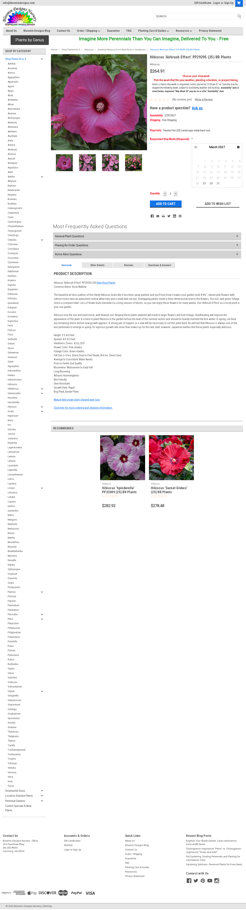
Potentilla (12, 641)
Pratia (10, 646)
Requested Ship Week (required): (171, 139)
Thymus (11, 740)
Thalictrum (13, 731)
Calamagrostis (15, 208)
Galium (11, 343)
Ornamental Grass (15, 790)
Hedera (11, 375)
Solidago (12, 709)
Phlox (10, 618)
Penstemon (13, 609)
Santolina (12, 677)
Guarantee (113, 30)
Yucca (11, 785)
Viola (10, 781)
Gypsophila (13, 366)
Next (143, 102)
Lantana (11, 460)
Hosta (11, 411)
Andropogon (14, 117)
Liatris (11, 478)
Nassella (12, 560)
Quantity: (155, 193)
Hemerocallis (14, 393)
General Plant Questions (69, 236)
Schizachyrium (15, 686)
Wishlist (68, 845)
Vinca (10, 776)
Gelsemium (13, 352)
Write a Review (204, 99)
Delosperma (13, 266)
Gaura (11, 348)
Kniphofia (12, 442)
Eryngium (12, 307)
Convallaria (13, 248)
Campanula (13, 212)
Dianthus (12, 275)
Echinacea (12, 294)
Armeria (11, 144)
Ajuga (10, 90)
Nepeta (11, 564)
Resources (183, 30)
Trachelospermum (17, 749)
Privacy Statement (210, 30)
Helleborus (13, 388)
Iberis (10, 420)
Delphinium (13, 271)
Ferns (10, 325)
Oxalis (11, 582)
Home (54, 49)
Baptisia (12, 185)
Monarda (12, 546)
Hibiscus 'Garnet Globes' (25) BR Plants (169, 490)
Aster (10, 172)
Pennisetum (13, 605)
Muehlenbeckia (15, 551)
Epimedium (13, 303)
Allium (11, 104)
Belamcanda (14, 190)
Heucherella (13, 402)
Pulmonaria (13, 655)
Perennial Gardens (15, 801)
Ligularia (12, 483)
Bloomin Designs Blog (36, 30)
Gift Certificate (202, 2)
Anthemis (12, 131)
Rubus (11, 659)
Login (216, 2)
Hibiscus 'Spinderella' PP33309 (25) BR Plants (119, 490)
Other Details (97, 265)
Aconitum (12, 68)
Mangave (12, 519)
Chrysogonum (15, 230)
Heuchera (12, 397)
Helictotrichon (15, 379)
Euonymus (13, 316)
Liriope (11, 487)
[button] (30, 40)
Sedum (11, 691)
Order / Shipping (87, 30)
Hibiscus (12, 406)
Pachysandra (14, 587)
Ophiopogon (14, 569)
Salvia (11, 673)
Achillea (11, 63)
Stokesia (12, 727)
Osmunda (12, 578)
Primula (11, 650)
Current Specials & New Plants (18, 808)
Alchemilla (13, 99)
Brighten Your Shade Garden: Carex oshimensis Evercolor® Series (211, 843)
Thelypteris (13, 736)
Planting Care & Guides (152, 30)
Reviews (128, 265)
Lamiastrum (13, 451)
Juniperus (13, 438)
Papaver (12, 600)
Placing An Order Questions (71, 245)
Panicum (12, 596)
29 (204, 183)
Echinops (12, 298)
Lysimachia (13, 510)
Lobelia (11, 497)
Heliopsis (12, 384)
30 (211, 183)
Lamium (11, 456)
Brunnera (12, 199)
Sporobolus (14, 718)
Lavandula (13, 465)
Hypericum (13, 415)
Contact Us (63, 30)
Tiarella (11, 745)
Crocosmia (13, 257)
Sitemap (47, 906)
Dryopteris (13, 289)
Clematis (12, 239)
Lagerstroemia (15, 447)
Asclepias (12, 163)
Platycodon (13, 623)
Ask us (197, 108)
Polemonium (14, 628)
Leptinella (12, 469)
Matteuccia (13, 528)
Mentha (11, 537)
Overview (66, 265)
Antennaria (13, 126)
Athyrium (12, 181)
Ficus (10, 334)
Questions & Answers (159, 265)
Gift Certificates (72, 841)
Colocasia (13, 244)
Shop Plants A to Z (15, 59)
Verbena (12, 767)
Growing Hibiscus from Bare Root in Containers (122, 49)
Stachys (11, 722)
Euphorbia (13, 321)
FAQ (128, 30)
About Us (11, 30)
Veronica (12, 772)
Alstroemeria (14, 108)
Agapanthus (14, 77)
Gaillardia (12, 339)
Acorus (11, 72)
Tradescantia (14, 754)
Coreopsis (13, 253)
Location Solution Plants (19, 795)
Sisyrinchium (14, 704)
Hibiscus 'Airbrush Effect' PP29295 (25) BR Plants (175, 49)
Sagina (11, 668)
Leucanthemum (15, 474)
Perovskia (12, 614)
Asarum (11, 158)
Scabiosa (12, 682)
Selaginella (13, 695)
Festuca (12, 330)
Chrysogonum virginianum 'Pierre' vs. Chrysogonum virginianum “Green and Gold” (213, 850)
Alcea (10, 95)
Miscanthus (13, 542)
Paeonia (12, 591)
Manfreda (12, 524)
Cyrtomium (13, 262)
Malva (11, 515)
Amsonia (12, 113)
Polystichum (14, 637)
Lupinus (12, 501)
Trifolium (12, 763)
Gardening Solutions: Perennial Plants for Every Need (214, 864)
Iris (9, 424)
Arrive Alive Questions (68, 254)
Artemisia (12, 149)
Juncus (11, 433)
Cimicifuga (13, 235)
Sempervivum (14, 700)
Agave (11, 86)
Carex (10, 217)
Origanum (12, 573)
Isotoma (12, 429)
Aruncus (12, 153)
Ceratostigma (14, 221)
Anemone (12, 122)
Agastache (13, 81)
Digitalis (12, 284)
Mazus (11, 533)
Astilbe (11, 176)
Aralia (10, 140)
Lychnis (11, 506)
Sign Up (228, 2)
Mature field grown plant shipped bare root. (77, 399)
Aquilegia (12, 135)
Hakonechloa (14, 370)
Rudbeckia (13, 664)
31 (218, 183)
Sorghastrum (14, 713)
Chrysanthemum (15, 226)
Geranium (12, 357)
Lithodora (12, 492)
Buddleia (12, 203)
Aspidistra (13, 167)
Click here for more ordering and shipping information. (83, 407)
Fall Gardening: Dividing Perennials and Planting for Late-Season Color (213, 858)
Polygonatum (14, 632)
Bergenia (12, 194)
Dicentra (12, 280)
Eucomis (12, 312)
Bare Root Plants (106, 282)
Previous (55, 102)
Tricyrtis (12, 758)
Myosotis (12, 555)
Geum (10, 361)
